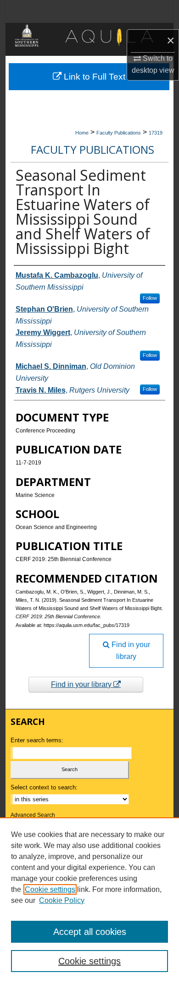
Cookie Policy (61, 900)
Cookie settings (50, 889)
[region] (89, 900)
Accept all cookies (89, 932)
